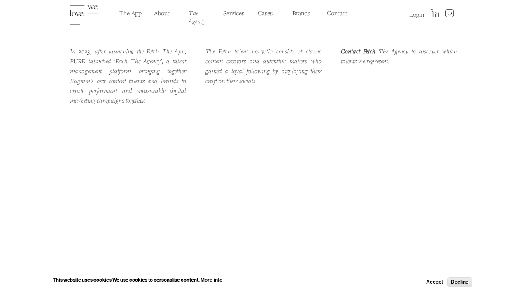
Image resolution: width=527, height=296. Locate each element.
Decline (460, 282)
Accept (434, 282)
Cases (265, 13)
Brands (301, 13)
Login (416, 14)
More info (211, 279)
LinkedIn (435, 14)
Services (233, 13)
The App (130, 13)
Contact (337, 13)
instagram (449, 14)
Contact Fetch (358, 51)
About (162, 13)
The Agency (197, 17)
